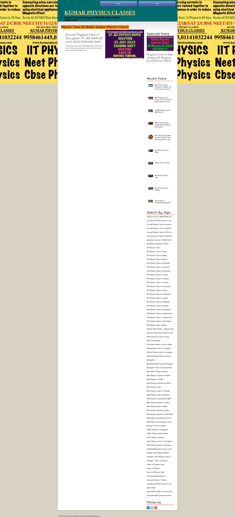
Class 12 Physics (153, 468)
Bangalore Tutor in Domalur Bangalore (160, 368)
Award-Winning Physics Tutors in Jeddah (160, 356)
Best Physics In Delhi (155, 379)
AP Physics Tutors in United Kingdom (160, 317)
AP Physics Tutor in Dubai (157, 255)
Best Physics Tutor (154, 387)
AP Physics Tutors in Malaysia (158, 302)
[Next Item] (170, 43)
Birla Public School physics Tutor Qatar (160, 422)
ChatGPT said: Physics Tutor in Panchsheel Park (160, 457)
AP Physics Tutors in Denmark (158, 271)
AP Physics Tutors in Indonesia (159, 294)
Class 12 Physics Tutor (155, 472)
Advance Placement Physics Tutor (160, 333)
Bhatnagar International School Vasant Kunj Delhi (160, 418)
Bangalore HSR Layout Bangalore (160, 364)
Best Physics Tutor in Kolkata (158, 395)
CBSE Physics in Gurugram (157, 430)
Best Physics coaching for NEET (159, 399)
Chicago (150, 461)
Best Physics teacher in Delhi (158, 403)
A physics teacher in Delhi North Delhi (160, 240)
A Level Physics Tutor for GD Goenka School (160, 232)
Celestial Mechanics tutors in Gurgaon (160, 449)
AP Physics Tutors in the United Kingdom (160, 321)
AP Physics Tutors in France (158, 282)
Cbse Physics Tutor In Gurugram (159, 441)
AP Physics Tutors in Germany (158, 286)
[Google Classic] (155, 507)
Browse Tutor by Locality (156, 426)
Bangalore (151, 360)
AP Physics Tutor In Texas (157, 252)
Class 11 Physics (161, 461)
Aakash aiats (169, 329)
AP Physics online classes (157, 325)
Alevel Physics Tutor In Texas (158, 337)
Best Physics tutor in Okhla (157, 406)
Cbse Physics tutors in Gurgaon (159, 445)
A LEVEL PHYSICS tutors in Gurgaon (160, 221)
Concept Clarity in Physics (157, 480)
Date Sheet (151, 488)
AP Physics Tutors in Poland (157, 306)
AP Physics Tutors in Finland (158, 279)
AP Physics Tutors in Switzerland (159, 313)
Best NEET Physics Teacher (157, 372)
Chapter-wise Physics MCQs (158, 453)
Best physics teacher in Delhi (158, 410)
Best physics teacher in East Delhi (160, 414)
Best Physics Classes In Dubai (158, 375)
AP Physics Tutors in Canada (158, 267)
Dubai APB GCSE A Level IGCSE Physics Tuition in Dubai (160, 491)
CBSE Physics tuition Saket (157, 433)
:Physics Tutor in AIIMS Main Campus (160, 217)
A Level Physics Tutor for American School (160, 224)
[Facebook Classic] (148, 507)
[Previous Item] (151, 43)
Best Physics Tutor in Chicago (158, 391)
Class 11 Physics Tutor (155, 464)
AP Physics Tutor (153, 248)
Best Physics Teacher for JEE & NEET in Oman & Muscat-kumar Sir (160, 383)
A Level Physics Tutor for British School (160, 228)
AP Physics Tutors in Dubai (157, 275)
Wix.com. (97, 516)
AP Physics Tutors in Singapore (159, 310)
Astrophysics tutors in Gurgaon (159, 348)
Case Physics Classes (155, 437)
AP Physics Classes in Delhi (157, 244)
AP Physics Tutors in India (157, 290)
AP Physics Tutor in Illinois (157, 259)
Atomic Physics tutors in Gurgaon (159, 352)
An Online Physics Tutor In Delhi (159, 344)
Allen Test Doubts (153, 341)
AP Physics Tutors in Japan (157, 298)
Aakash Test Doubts (154, 329)
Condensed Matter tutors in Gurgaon (160, 484)
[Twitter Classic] (151, 507)
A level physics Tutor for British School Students (160, 236)
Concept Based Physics (156, 476)
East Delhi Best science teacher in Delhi (160, 495)
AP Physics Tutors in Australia (158, 263)
